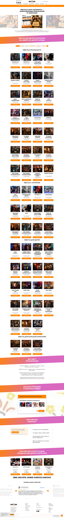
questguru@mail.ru (38, 509)
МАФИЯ (30, 477)
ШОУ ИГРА (22, 477)
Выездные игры (27, 507)
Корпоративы (27, 509)
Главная (26, 504)
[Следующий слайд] (62, 21)
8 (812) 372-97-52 (18, 0)
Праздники (26, 508)
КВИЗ (15, 477)
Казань (49, 511)
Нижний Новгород (51, 508)
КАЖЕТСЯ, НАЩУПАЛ (42, 477)
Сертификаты (27, 510)
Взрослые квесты (27, 505)
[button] (45, 1)
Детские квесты (27, 506)
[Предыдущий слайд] (1, 21)
